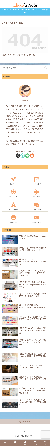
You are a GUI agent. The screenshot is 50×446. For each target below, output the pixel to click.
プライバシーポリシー (25, 431)
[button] (45, 67)
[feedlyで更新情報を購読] (27, 155)
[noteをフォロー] (22, 155)
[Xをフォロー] (18, 155)
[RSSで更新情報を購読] (32, 155)
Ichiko (25, 100)
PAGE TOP (26, 422)
